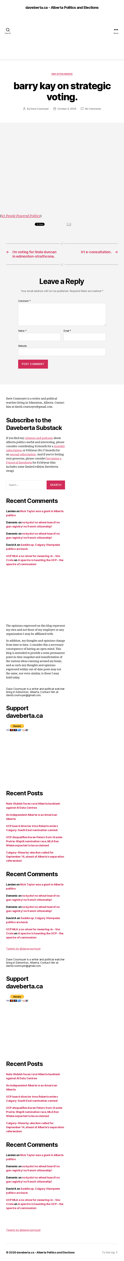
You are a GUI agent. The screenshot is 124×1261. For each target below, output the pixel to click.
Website (22, 345)
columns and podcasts (39, 438)
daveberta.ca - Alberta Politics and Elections (62, 7)
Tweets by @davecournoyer (23, 948)
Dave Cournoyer (40, 108)
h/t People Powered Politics (20, 216)
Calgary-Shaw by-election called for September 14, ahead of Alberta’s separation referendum (35, 856)
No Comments (93, 108)
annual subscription (23, 454)
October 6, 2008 (66, 108)
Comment (24, 301)
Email (67, 331)
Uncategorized (62, 74)
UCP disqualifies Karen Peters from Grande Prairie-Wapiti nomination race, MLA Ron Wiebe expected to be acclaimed (34, 841)
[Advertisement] (62, 38)
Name (22, 331)
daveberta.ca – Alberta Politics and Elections (45, 1252)
